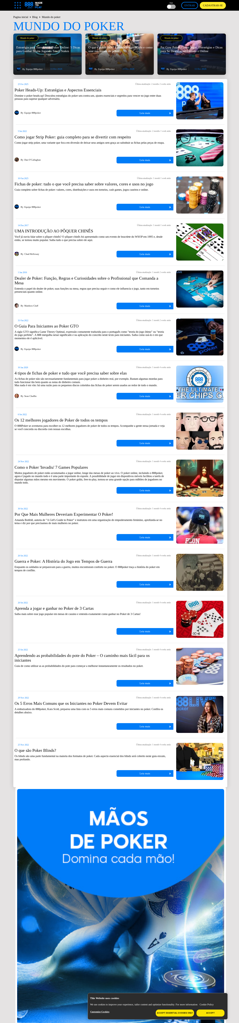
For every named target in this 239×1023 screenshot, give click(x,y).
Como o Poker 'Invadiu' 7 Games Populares (51, 467)
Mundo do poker (27, 38)
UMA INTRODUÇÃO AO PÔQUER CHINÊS (54, 231)
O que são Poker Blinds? (35, 750)
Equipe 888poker (34, 69)
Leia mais (145, 113)
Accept (210, 1013)
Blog (35, 17)
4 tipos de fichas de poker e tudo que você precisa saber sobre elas (71, 373)
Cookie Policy (207, 1004)
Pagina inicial (20, 17)
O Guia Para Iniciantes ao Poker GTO (47, 326)
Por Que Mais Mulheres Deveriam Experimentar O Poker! (64, 514)
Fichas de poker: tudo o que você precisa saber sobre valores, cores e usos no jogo (84, 184)
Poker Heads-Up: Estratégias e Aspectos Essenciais (58, 90)
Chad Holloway (31, 254)
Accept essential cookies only (175, 1013)
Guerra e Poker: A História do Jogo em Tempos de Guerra (63, 561)
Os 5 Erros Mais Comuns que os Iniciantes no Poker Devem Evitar (71, 703)
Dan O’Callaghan (32, 160)
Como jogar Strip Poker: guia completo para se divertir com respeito (73, 137)
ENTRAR (189, 5)
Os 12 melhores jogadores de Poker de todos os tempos (61, 420)
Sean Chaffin (30, 396)
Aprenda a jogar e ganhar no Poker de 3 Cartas (54, 608)
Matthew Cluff (31, 306)
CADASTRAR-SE (213, 5)
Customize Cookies (99, 1011)
